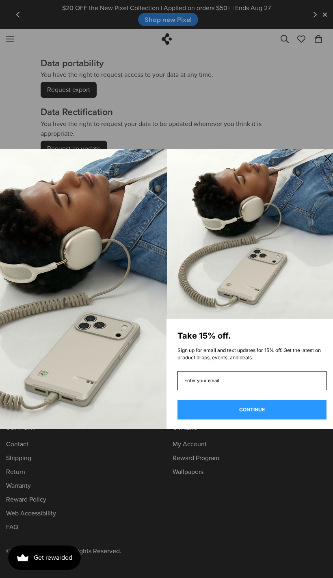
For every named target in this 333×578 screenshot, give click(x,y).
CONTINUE (252, 409)
